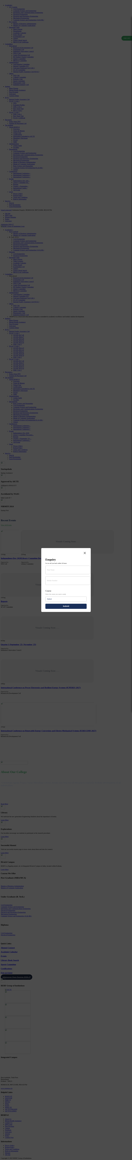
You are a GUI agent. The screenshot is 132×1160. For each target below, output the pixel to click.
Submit (66, 606)
